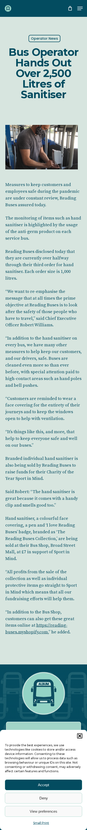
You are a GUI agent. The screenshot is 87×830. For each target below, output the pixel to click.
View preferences (43, 811)
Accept (43, 785)
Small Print (41, 823)
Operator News (44, 38)
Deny (43, 798)
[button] (79, 735)
